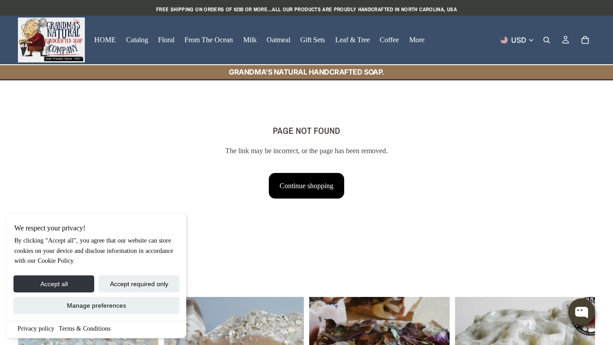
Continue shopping (306, 186)
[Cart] (585, 40)
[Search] (546, 40)
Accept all (54, 284)
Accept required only (139, 284)
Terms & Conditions (84, 328)
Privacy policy (36, 328)
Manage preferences (96, 305)
